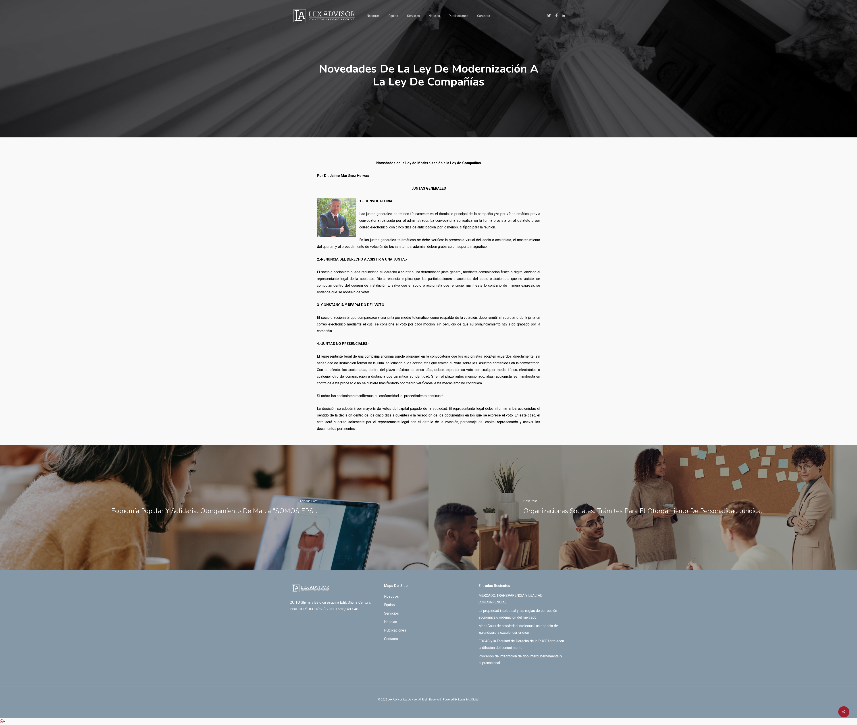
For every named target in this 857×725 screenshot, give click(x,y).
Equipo (393, 16)
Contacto (483, 16)
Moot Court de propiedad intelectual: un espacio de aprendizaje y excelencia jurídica (518, 629)
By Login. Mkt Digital (466, 699)
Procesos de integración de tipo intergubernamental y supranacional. (520, 659)
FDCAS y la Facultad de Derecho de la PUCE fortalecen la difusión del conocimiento (521, 644)
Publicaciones (458, 16)
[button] (2, 721)
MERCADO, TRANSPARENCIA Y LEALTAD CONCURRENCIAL (510, 598)
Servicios (413, 16)
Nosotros (373, 16)
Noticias (434, 16)
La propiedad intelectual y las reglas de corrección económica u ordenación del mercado (517, 614)
